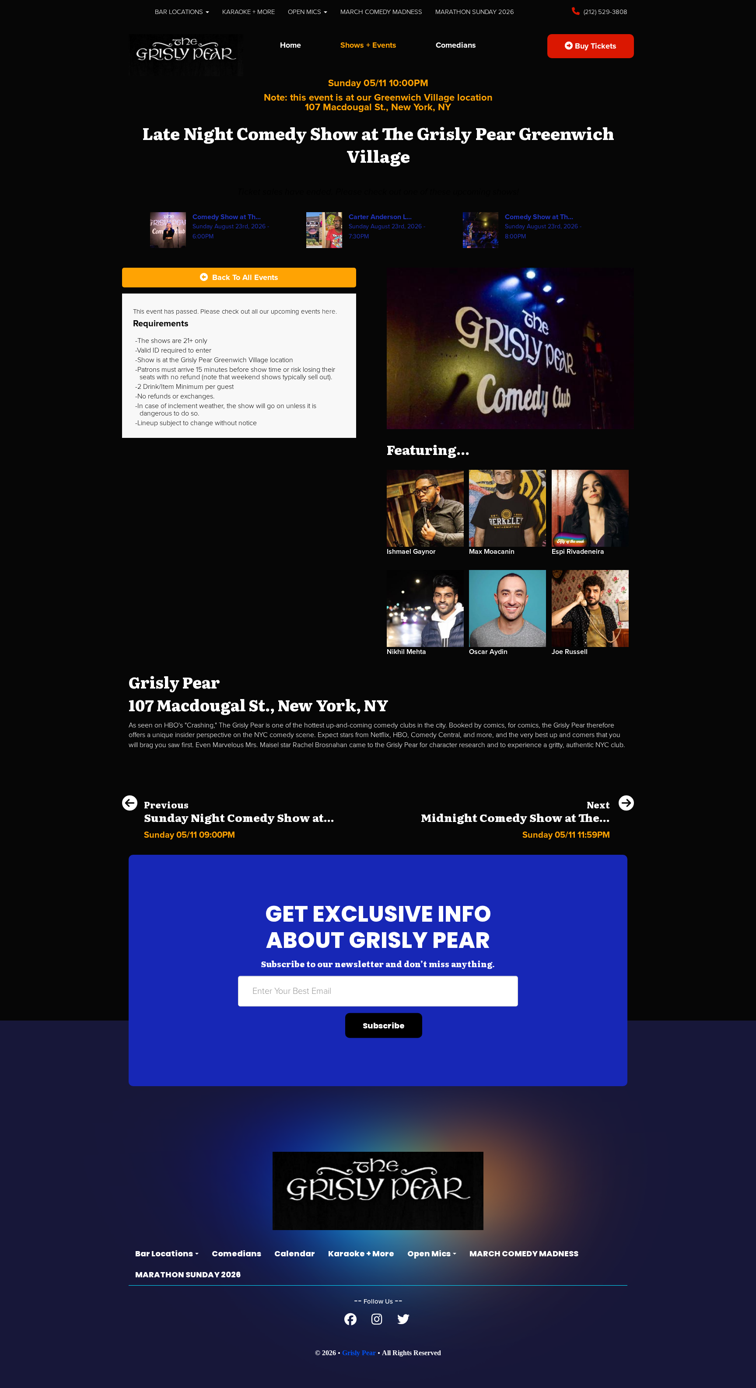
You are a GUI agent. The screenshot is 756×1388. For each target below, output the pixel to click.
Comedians (456, 45)
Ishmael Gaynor (411, 551)
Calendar (294, 1253)
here (329, 311)
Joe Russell (570, 651)
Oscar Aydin (488, 651)
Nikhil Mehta (406, 651)
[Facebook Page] (350, 1321)
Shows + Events (368, 45)
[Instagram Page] (376, 1321)
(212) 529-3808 (604, 12)
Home (290, 45)
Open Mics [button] (305, 12)
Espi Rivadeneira (578, 551)
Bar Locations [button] (180, 12)
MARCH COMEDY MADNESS (381, 12)
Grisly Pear (359, 1353)
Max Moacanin (491, 551)
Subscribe (384, 1025)
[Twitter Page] (403, 1321)
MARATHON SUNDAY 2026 (474, 12)
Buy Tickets (594, 46)
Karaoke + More (248, 12)
